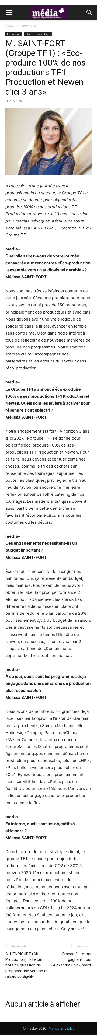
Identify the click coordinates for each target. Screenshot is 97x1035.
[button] (9, 12)
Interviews (29, 25)
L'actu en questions (38, 34)
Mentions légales (61, 1028)
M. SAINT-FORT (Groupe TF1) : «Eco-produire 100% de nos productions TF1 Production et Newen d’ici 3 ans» (45, 67)
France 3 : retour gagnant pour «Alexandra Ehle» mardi (71, 959)
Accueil (10, 25)
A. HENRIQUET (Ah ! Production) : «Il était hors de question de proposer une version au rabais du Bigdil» (26, 965)
